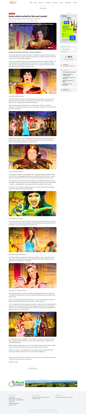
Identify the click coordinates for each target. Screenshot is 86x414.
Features (48, 2)
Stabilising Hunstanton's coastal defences (68, 75)
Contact (75, 2)
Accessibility (70, 397)
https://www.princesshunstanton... (24, 359)
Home (31, 2)
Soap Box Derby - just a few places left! (68, 78)
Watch (61, 2)
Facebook (32, 20)
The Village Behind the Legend (69, 72)
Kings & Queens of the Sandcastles (67, 84)
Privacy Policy (58, 397)
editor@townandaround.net (14, 403)
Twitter (36, 20)
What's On (41, 2)
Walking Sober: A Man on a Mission (68, 81)
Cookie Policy (64, 397)
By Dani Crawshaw (12, 20)
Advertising (68, 2)
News (35, 2)
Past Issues (55, 2)
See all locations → (64, 51)
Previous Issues (46, 397)
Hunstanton (11, 13)
